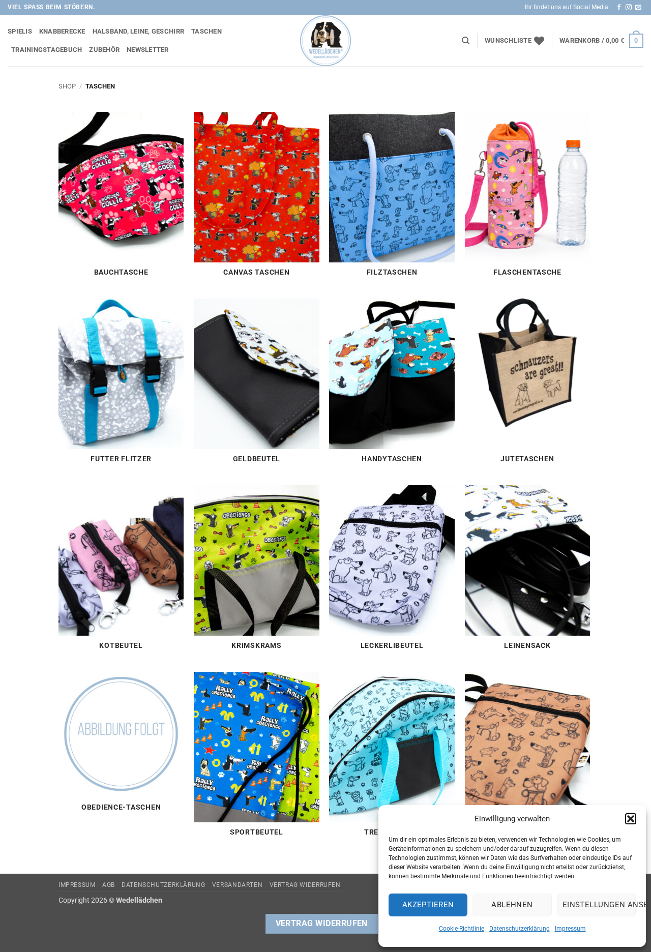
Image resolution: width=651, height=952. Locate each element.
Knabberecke (62, 31)
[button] (631, 819)
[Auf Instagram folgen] (629, 7)
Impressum (570, 928)
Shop (67, 86)
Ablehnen (512, 904)
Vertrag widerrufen (305, 884)
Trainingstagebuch (46, 49)
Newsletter (148, 49)
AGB (108, 884)
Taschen (206, 31)
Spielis (20, 31)
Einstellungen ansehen (599, 904)
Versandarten (237, 884)
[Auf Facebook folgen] (619, 7)
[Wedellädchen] (325, 40)
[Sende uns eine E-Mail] (638, 7)
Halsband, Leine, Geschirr (138, 31)
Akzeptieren (428, 904)
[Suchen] (465, 40)
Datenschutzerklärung (519, 928)
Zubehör (104, 49)
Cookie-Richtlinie (461, 928)
